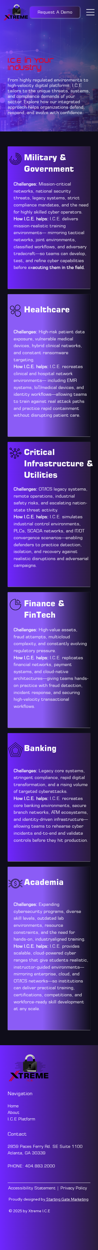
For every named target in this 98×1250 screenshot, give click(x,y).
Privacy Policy (73, 1188)
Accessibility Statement (32, 1188)
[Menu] (90, 12)
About (14, 1112)
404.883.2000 (40, 1166)
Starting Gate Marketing (66, 1199)
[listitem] (49, 217)
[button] (55, 12)
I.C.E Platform (21, 1119)
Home (14, 1105)
